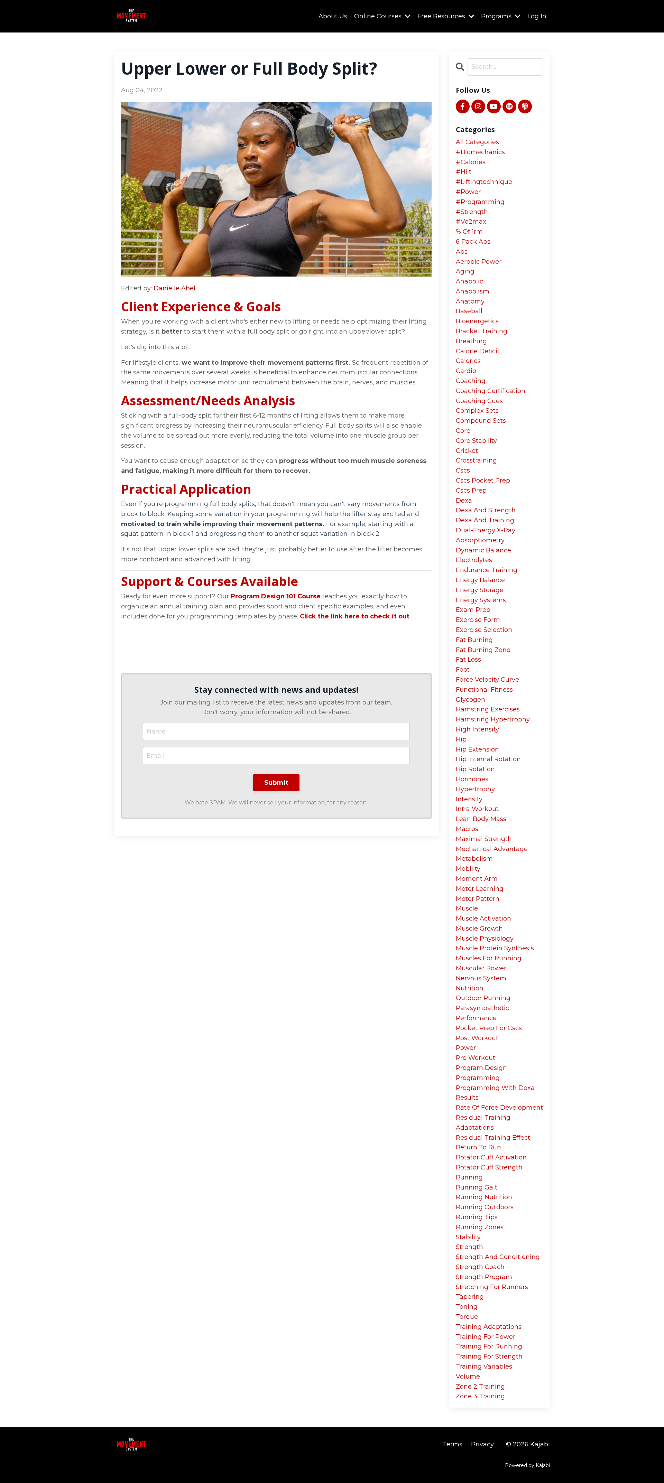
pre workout (475, 1058)
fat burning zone (483, 650)
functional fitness (484, 689)
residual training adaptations (483, 1122)
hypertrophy (475, 789)
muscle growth (479, 928)
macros (467, 829)
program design (481, 1068)
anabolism (472, 291)
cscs (463, 470)
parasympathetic (482, 1008)
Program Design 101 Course (276, 596)
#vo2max (471, 221)
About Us (333, 16)
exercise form (478, 620)
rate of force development (499, 1107)
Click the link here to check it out (354, 616)
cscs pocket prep (483, 480)
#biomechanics (480, 152)
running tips (477, 1217)
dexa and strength (486, 510)
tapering (470, 1296)
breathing (471, 341)
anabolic (469, 281)
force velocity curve (487, 679)
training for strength (489, 1356)
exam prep (473, 610)
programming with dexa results (495, 1093)
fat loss (468, 659)
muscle (467, 908)
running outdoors (485, 1207)
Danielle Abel (174, 288)
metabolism (474, 858)
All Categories (477, 142)
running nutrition (484, 1197)
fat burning (474, 640)
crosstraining (476, 460)
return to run (478, 1147)
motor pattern (477, 899)
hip (461, 739)
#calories (471, 162)
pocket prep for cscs (489, 1028)
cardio (466, 371)
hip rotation (475, 769)
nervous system (481, 978)
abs (462, 251)
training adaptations (489, 1327)
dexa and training (485, 520)
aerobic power (478, 261)
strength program (484, 1277)
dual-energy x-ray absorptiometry (485, 535)
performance (476, 1018)
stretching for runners (492, 1287)
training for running (489, 1346)
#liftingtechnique (484, 182)
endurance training (486, 570)
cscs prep (471, 490)
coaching (471, 381)
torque (467, 1317)
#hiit (463, 172)
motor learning (480, 889)
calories (468, 361)
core (463, 431)
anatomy (470, 301)
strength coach (480, 1267)
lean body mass (481, 819)
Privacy (482, 1444)
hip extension (477, 749)
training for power (485, 1337)
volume (468, 1376)
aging (465, 271)
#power (468, 192)
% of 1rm (469, 231)
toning (467, 1307)
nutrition (469, 988)
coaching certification (490, 391)
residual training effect (493, 1137)
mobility (468, 869)
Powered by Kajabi (527, 1465)
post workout (477, 1038)
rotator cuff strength (489, 1167)
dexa (464, 500)
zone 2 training (480, 1386)
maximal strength (484, 839)
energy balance (480, 580)
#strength (472, 212)
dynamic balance (483, 550)
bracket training (481, 331)
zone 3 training (480, 1396)
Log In (536, 16)
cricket (467, 451)
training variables (484, 1366)
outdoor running (483, 998)
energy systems (481, 600)
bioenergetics (477, 321)
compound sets (481, 421)
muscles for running (489, 958)
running (469, 1177)
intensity (469, 799)
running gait (476, 1187)
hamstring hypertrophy (493, 719)
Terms (452, 1444)
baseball (469, 311)
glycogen (470, 699)
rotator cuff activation (491, 1157)
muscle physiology (485, 938)
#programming (480, 202)
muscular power (481, 968)
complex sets (477, 410)
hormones (472, 779)
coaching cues (479, 401)
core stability (476, 441)
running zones (480, 1227)
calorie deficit (478, 351)
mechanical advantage (492, 849)
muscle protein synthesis (495, 948)
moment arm (477, 879)
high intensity (477, 729)
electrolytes (474, 560)
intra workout (477, 809)
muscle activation (483, 918)
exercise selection (484, 630)
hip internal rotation (488, 759)
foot (463, 669)
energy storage (480, 590)
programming (478, 1078)
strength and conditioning (498, 1257)
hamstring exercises (488, 709)
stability (468, 1237)
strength (469, 1247)
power (466, 1048)
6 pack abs (473, 241)
